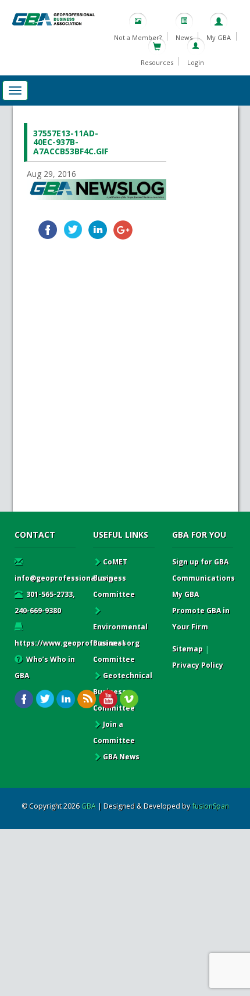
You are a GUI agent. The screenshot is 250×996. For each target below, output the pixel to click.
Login (195, 62)
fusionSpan (210, 806)
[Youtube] (107, 699)
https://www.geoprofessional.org (77, 643)
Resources (157, 62)
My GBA (218, 37)
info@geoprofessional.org (64, 578)
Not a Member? (138, 37)
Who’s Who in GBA (45, 667)
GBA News (121, 757)
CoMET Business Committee (114, 578)
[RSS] (87, 699)
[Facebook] (48, 230)
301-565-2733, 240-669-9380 (44, 602)
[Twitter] (73, 230)
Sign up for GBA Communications (203, 570)
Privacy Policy (197, 665)
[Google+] (123, 230)
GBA (88, 806)
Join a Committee (114, 732)
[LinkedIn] (98, 230)
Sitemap (187, 649)
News (184, 37)
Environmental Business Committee (120, 643)
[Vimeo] (128, 699)
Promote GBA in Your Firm (201, 619)
